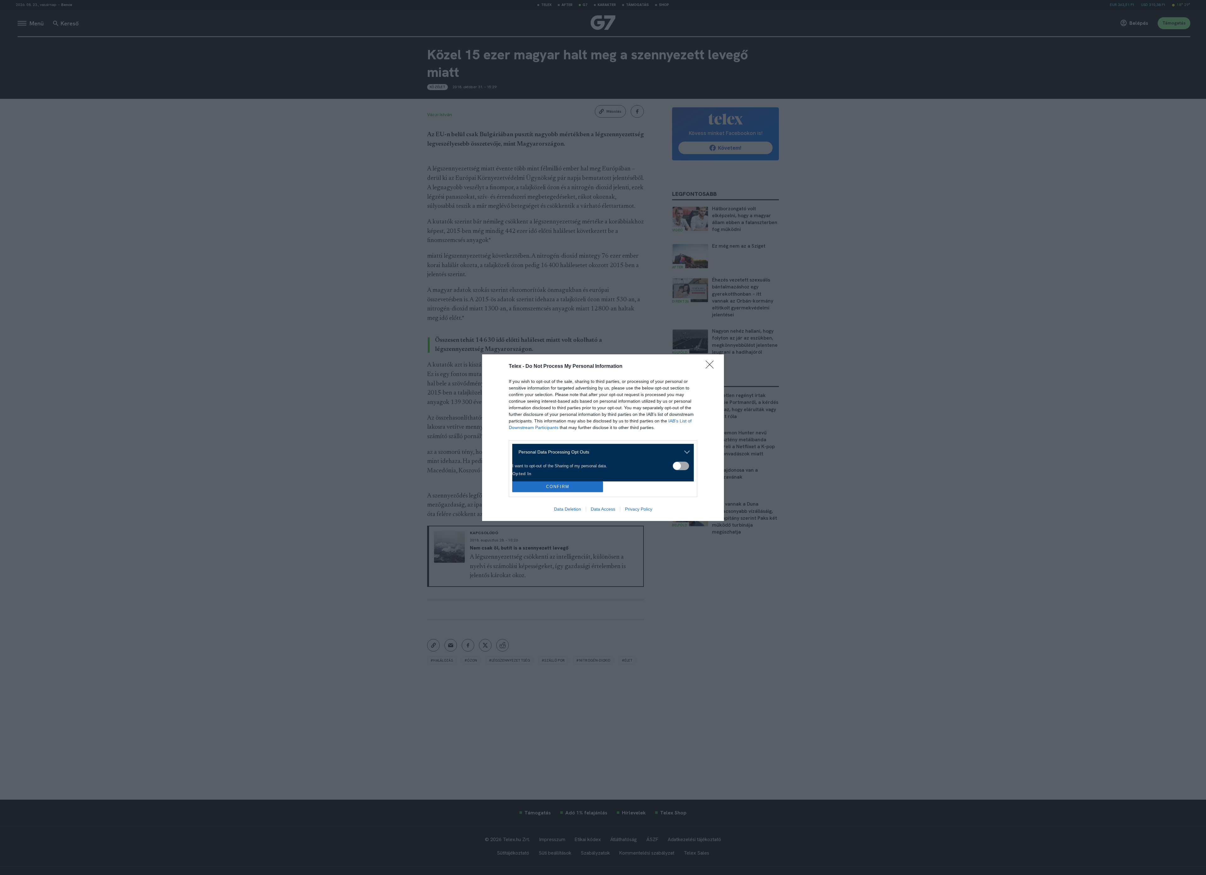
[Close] (712, 367)
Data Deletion (567, 509)
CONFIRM (557, 486)
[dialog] (603, 437)
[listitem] (600, 452)
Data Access (603, 509)
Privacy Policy (638, 509)
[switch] (681, 466)
